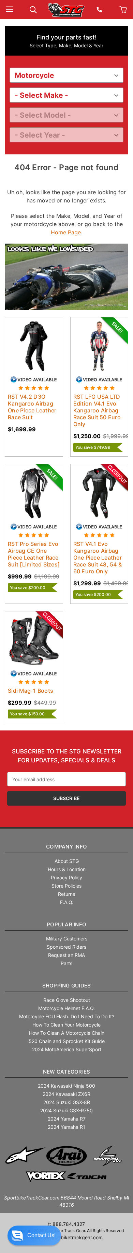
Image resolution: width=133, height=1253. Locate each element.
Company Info (66, 846)
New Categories (66, 1071)
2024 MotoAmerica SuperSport (66, 1049)
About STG (67, 861)
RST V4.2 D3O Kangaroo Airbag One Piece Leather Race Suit (32, 407)
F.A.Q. (66, 902)
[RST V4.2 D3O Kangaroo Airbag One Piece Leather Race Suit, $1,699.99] (34, 346)
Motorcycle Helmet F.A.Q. (66, 1008)
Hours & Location (67, 869)
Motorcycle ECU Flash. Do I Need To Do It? (66, 1016)
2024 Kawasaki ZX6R (66, 1094)
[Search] (33, 9)
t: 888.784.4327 (66, 1224)
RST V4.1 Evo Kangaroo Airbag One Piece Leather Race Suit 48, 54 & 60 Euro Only (97, 557)
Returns (66, 894)
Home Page (66, 232)
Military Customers (66, 938)
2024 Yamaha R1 (66, 1127)
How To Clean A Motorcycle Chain (66, 1033)
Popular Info (66, 924)
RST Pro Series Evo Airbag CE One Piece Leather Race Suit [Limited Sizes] (34, 554)
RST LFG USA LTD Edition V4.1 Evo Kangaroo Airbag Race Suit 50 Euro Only (97, 410)
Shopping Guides (66, 985)
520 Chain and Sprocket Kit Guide (67, 1041)
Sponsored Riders (66, 947)
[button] (34, 1235)
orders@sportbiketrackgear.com (66, 1237)
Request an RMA (66, 955)
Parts (66, 963)
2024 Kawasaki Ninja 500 (66, 1086)
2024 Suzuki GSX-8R (66, 1102)
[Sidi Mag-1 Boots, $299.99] (34, 640)
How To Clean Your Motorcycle (66, 1025)
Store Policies (66, 886)
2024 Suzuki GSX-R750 (66, 1110)
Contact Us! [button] (41, 1235)
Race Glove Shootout (66, 1000)
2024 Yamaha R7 (67, 1119)
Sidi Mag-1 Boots (30, 690)
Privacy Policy (66, 877)
